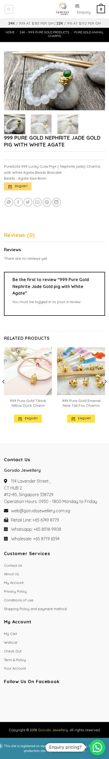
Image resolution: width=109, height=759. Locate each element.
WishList (10, 642)
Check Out (12, 651)
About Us (11, 574)
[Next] (96, 81)
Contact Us (13, 565)
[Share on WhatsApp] (8, 202)
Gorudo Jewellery (53, 730)
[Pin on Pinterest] (47, 202)
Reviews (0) (19, 235)
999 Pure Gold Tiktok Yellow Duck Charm (28, 403)
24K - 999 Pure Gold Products (44, 32)
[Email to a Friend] (37, 202)
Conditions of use (18, 600)
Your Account (15, 668)
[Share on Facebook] (18, 202)
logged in (43, 301)
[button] (97, 747)
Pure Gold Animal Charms (76, 34)
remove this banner (71, 751)
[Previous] (12, 81)
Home (10, 32)
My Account (14, 582)
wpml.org (47, 746)
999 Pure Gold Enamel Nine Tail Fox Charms (81, 403)
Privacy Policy (15, 591)
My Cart (10, 634)
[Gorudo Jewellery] (43, 9)
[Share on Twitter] (28, 202)
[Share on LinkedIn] (56, 202)
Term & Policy (15, 660)
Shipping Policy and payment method (35, 609)
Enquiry (21, 186)
